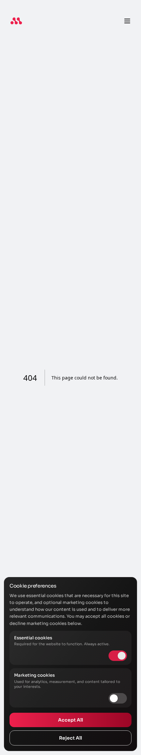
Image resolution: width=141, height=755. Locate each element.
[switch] (118, 698)
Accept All (70, 720)
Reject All (70, 738)
